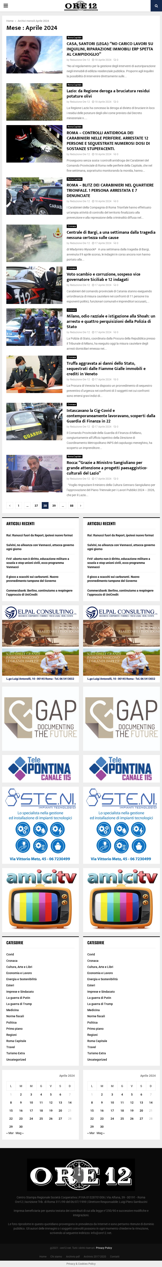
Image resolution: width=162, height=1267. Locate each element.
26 (51, 1118)
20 (60, 1110)
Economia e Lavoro (19, 973)
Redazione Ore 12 (80, 59)
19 (51, 1110)
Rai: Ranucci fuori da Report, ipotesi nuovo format (39, 535)
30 (21, 1126)
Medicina (12, 1010)
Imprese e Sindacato (20, 991)
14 (70, 1102)
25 (41, 1118)
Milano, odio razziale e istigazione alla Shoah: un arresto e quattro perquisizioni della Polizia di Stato (111, 321)
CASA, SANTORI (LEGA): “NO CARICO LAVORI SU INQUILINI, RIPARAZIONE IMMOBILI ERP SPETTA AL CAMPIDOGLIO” (110, 49)
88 (71, 505)
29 (11, 1126)
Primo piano (14, 1028)
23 (21, 1118)
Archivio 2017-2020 (95, 1256)
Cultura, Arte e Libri (19, 967)
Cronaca (72, 226)
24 (31, 1118)
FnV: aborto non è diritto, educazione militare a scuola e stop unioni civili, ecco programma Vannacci (37, 563)
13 (60, 1102)
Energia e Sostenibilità (21, 979)
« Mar (10, 1133)
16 (21, 1110)
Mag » (20, 1133)
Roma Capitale (74, 37)
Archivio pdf (73, 1256)
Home (42, 1256)
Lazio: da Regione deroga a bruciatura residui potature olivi (108, 93)
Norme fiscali (15, 1016)
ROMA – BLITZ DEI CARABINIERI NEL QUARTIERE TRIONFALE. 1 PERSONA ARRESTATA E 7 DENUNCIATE (110, 190)
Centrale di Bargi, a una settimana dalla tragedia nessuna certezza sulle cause (111, 235)
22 (11, 1118)
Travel (10, 1047)
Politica (11, 1022)
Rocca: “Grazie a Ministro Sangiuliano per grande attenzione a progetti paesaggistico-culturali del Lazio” (107, 468)
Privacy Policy (104, 1247)
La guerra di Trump (19, 1004)
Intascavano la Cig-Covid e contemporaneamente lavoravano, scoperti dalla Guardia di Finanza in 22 (111, 416)
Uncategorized (16, 1059)
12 (51, 1102)
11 (41, 1102)
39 (54, 505)
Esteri (10, 985)
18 (41, 1110)
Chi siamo (56, 1256)
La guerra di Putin (18, 997)
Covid (10, 954)
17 (31, 1110)
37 (36, 505)
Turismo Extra (15, 1053)
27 (60, 1118)
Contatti (114, 1256)
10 (31, 1102)
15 (11, 1110)
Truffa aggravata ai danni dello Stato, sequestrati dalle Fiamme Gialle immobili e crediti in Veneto (106, 369)
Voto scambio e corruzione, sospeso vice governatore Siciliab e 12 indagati (103, 277)
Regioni (11, 1035)
